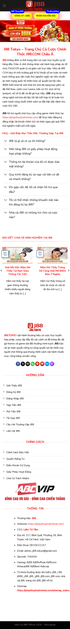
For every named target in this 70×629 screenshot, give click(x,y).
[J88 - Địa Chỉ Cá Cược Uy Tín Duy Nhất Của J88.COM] (35, 5)
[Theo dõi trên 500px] (47, 364)
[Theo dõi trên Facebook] (18, 364)
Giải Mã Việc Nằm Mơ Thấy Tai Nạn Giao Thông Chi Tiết (17, 271)
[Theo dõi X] (23, 364)
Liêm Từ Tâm (30, 529)
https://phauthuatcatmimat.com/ (20, 117)
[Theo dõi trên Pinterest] (37, 364)
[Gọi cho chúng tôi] (32, 364)
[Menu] (4, 6)
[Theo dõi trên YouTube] (42, 364)
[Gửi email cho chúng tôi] (28, 364)
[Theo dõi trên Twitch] (52, 364)
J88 (4, 60)
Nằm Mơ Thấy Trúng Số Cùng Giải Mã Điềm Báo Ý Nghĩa (52, 271)
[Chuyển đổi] (5, 141)
